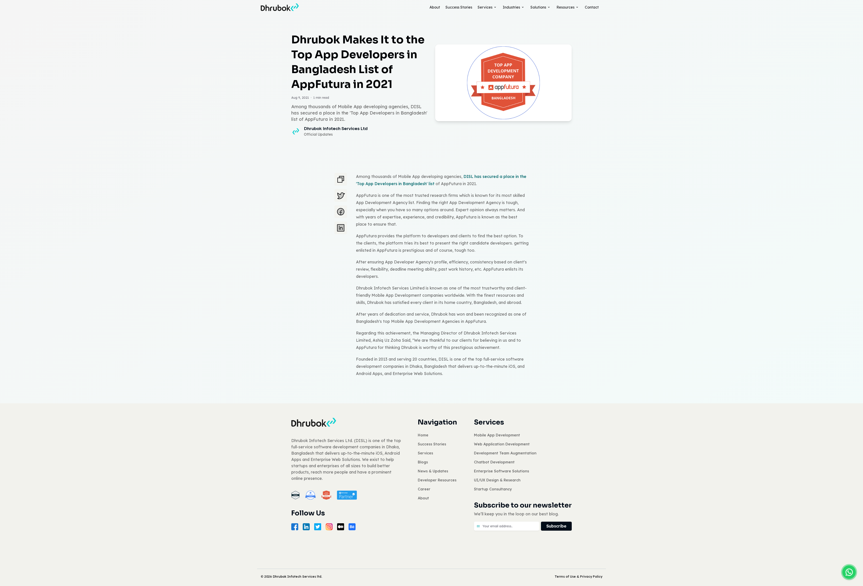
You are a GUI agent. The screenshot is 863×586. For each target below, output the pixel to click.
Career (424, 489)
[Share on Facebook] (340, 211)
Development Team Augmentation (505, 453)
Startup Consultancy (493, 489)
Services (485, 7)
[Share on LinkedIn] (340, 227)
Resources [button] (565, 7)
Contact (592, 7)
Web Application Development (502, 444)
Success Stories (458, 7)
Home (423, 435)
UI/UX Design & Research (497, 480)
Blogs (423, 462)
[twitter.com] (317, 527)
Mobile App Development (497, 435)
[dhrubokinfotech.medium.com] (340, 527)
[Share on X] (340, 195)
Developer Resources (437, 480)
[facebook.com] (294, 527)
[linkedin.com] (306, 527)
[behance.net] (352, 527)
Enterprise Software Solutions (501, 471)
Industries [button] (511, 7)
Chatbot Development (494, 462)
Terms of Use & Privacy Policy (578, 577)
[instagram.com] (329, 527)
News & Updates (433, 471)
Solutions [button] (538, 7)
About (434, 7)
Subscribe (556, 526)
